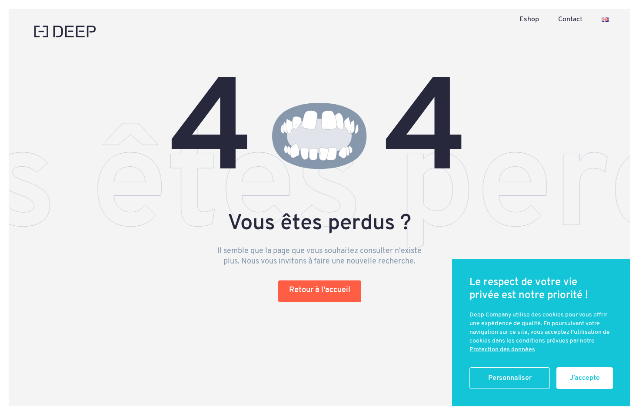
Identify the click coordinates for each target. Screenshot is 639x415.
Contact (570, 19)
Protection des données (502, 349)
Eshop (529, 19)
